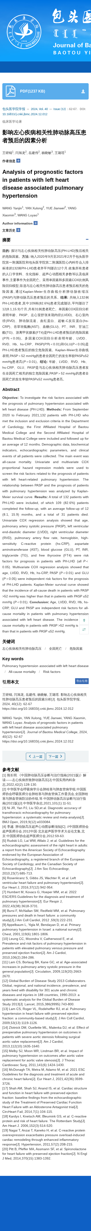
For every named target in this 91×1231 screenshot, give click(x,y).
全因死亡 (55, 648)
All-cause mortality (22, 672)
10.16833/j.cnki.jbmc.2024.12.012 (24, 114)
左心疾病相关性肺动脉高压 (22, 648)
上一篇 (37, 756)
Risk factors (51, 672)
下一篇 (54, 756)
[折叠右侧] (84, 629)
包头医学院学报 (13, 109)
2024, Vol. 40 (39, 109)
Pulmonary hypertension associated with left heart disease (45, 666)
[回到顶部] (84, 620)
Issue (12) (59, 109)
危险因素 (76, 648)
